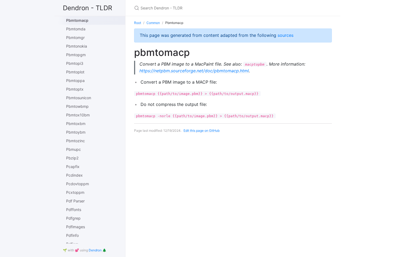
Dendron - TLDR (87, 8)
